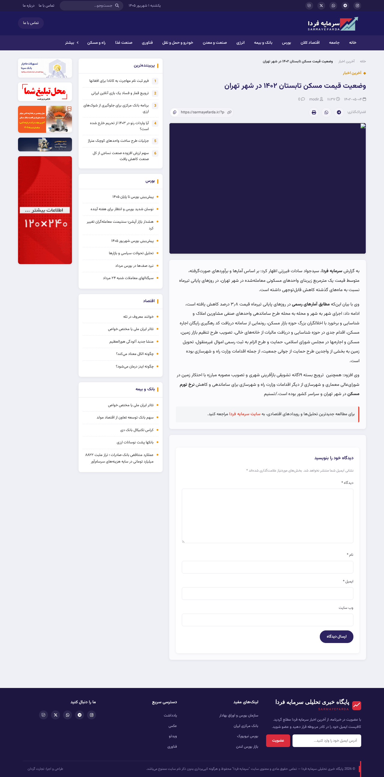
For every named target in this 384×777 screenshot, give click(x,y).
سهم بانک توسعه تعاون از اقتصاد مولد (125, 418)
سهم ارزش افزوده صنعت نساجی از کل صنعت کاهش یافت (121, 156)
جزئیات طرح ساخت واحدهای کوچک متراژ (118, 141)
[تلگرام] (345, 6)
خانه (352, 43)
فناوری (147, 43)
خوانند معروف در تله (138, 317)
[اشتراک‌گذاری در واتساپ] (326, 112)
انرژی (240, 43)
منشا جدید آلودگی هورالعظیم (132, 342)
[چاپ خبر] (314, 112)
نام (350, 555)
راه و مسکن (96, 43)
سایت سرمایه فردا (244, 414)
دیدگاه (347, 483)
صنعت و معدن (215, 43)
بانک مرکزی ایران (246, 726)
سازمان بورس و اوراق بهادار (238, 716)
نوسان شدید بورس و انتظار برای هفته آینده (122, 209)
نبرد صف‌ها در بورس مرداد (134, 266)
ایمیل (348, 582)
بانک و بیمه (263, 43)
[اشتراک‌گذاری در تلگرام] (339, 112)
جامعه (334, 43)
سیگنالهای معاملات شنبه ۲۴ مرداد (128, 278)
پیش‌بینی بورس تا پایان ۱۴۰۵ (133, 197)
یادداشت (170, 716)
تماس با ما (46, 6)
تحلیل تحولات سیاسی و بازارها (131, 253)
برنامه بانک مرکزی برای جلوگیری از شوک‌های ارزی (116, 109)
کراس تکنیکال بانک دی (137, 430)
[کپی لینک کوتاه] (174, 112)
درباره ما (28, 6)
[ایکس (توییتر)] (321, 6)
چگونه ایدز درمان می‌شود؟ (135, 367)
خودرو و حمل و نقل (177, 43)
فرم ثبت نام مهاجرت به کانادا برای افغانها (119, 81)
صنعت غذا (123, 43)
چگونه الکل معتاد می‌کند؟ (135, 354)
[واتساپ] (333, 6)
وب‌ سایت (346, 608)
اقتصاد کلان (310, 43)
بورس (286, 43)
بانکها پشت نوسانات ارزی (135, 442)
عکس (173, 726)
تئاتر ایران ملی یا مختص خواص (131, 329)
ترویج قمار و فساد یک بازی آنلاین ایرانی (120, 93)
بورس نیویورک (247, 736)
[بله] (309, 6)
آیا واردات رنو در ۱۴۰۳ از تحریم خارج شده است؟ (119, 126)
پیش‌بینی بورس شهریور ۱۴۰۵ (132, 241)
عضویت (278, 741)
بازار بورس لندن (247, 747)
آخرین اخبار (346, 61)
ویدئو (173, 736)
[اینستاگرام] (357, 6)
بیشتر (69, 43)
